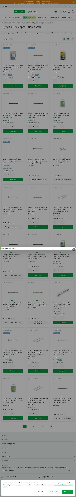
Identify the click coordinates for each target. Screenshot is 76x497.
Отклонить (54, 491)
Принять (67, 491)
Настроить (40, 491)
